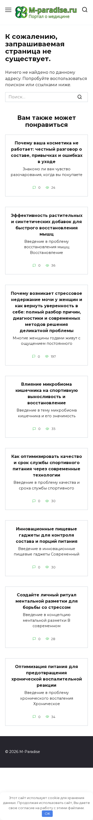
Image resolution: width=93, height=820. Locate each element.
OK (47, 813)
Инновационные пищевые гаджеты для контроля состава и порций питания (47, 535)
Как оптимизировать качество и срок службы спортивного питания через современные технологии (46, 466)
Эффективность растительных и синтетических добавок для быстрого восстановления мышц (46, 224)
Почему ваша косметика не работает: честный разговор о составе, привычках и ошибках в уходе (46, 152)
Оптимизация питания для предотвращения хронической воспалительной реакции (46, 676)
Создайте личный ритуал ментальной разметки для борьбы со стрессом (47, 601)
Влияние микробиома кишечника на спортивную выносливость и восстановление (47, 393)
